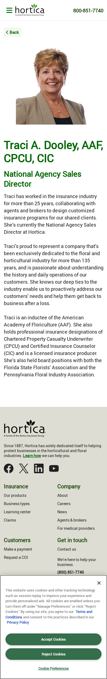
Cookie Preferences (53, 668)
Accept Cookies (53, 639)
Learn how (32, 455)
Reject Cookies (54, 654)
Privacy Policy (18, 622)
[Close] (99, 583)
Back (14, 32)
